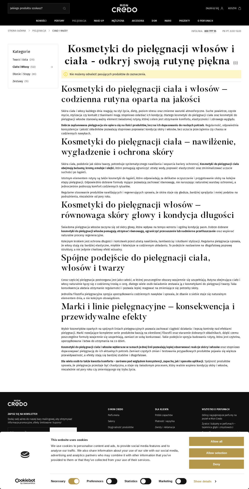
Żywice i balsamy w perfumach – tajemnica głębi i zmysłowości (218, 425)
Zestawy (20, 81)
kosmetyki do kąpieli (121, 178)
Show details (202, 481)
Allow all (216, 441)
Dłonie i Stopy (24, 74)
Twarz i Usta (23, 59)
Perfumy (59, 20)
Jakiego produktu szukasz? (26, 8)
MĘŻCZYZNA (118, 20)
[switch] (111, 481)
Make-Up (99, 20)
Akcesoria (138, 20)
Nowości (41, 20)
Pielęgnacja (79, 20)
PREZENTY (184, 20)
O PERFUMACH (205, 20)
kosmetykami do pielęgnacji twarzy (206, 284)
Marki (168, 20)
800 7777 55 (210, 31)
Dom (154, 20)
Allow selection (216, 453)
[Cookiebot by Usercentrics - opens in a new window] (25, 481)
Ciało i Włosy (24, 67)
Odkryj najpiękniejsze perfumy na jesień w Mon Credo (219, 417)
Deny (216, 464)
